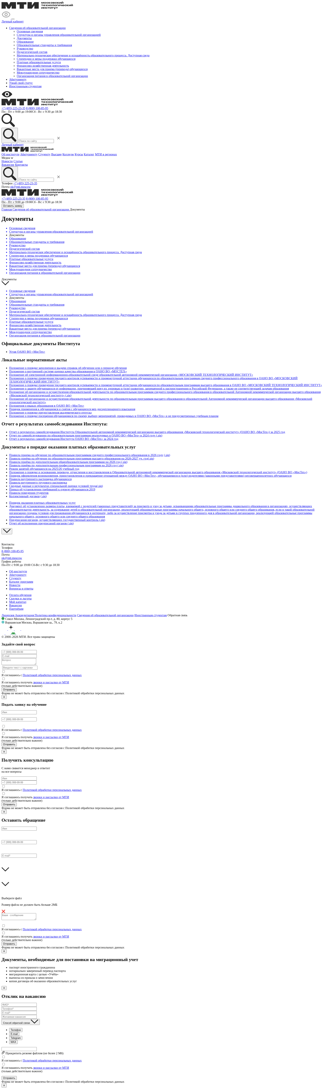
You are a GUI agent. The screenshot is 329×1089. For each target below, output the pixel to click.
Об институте (10, 154)
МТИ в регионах (106, 154)
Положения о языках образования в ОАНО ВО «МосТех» (46, 405)
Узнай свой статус (21, 82)
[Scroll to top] (7, 531)
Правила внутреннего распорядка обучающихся (40, 479)
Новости (7, 161)
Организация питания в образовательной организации (52, 76)
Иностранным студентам (25, 86)
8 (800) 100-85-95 (37, 108)
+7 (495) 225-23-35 (13, 108)
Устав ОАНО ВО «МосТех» (27, 351)
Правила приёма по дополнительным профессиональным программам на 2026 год (63, 465)
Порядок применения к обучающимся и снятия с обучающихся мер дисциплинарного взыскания (72, 409)
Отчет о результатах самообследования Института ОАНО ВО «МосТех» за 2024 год (63, 438)
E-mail (14, 1034)
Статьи (18, 161)
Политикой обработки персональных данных (52, 675)
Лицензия (8, 615)
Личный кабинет (13, 21)
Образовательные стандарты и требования (44, 45)
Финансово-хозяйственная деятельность (43, 65)
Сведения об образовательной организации (37, 28)
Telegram (16, 1038)
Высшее (56, 154)
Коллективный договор (24, 496)
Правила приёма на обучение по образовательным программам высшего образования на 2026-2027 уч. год (78, 458)
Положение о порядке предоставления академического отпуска (50, 412)
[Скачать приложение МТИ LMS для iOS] (6, 633)
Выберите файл (12, 898)
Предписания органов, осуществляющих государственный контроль (54, 520)
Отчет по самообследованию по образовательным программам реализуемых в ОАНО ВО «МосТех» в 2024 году (82, 435)
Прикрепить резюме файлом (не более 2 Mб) (34, 1053)
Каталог (89, 154)
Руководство (25, 48)
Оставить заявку (12, 205)
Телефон (16, 1030)
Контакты (21, 164)
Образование (25, 41)
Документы (24, 38)
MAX (13, 1042)
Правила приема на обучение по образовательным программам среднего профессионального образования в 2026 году (86, 455)
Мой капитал (17, 602)
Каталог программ (21, 581)
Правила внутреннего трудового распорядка (38, 482)
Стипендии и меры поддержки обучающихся (46, 58)
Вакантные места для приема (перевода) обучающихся (52, 69)
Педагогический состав (32, 52)
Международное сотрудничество (38, 72)
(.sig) (68, 395)
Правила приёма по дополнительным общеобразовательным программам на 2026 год (65, 462)
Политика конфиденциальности (55, 615)
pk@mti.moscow (20, 186)
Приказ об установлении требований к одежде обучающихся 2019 (52, 489)
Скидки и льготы (20, 598)
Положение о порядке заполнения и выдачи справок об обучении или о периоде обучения (68, 368)
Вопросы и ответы (21, 588)
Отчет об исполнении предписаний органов (38, 523)
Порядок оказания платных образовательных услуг (42, 502)
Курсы (79, 154)
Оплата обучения (20, 595)
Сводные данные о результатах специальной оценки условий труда (53, 486)
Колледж (68, 154)
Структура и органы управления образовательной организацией (59, 34)
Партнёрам (16, 608)
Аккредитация (25, 615)
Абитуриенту (17, 79)
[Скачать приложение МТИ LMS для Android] (19, 633)
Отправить (9, 689)
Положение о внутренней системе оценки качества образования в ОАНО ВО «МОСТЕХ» (68, 371)
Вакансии (8, 164)
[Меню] (12, 19)
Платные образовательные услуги (39, 62)
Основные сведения (30, 31)
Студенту (44, 154)
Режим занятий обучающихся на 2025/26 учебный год (44, 468)
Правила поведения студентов (29, 492)
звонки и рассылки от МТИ (51, 682)
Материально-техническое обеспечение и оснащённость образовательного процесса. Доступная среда (83, 55)
